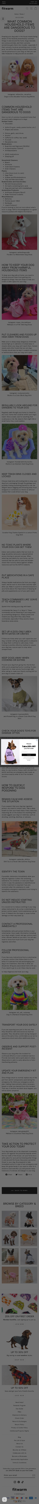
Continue (29, 754)
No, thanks (28, 760)
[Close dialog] (37, 740)
